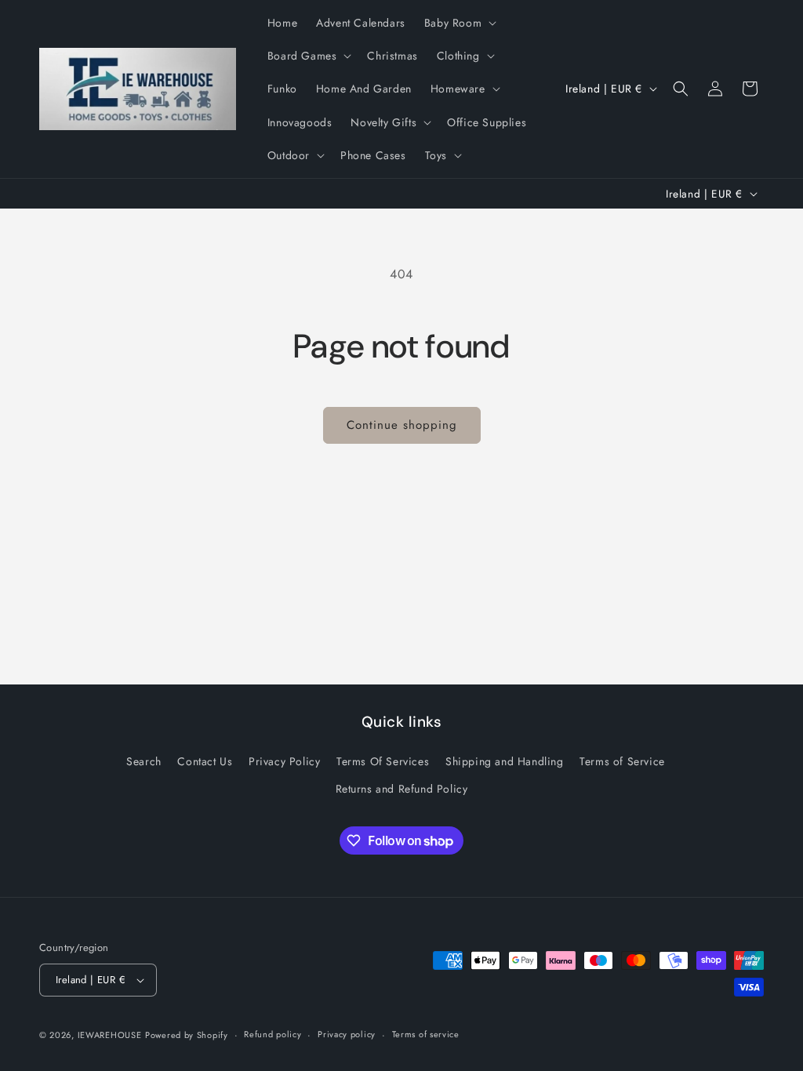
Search (144, 761)
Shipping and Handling (504, 761)
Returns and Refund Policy (402, 789)
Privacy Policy (284, 761)
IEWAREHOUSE (110, 1035)
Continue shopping (402, 425)
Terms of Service (622, 761)
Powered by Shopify (186, 1035)
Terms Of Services (382, 761)
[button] (459, 22)
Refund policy (272, 1034)
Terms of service (426, 1034)
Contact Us (204, 761)
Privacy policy (347, 1034)
